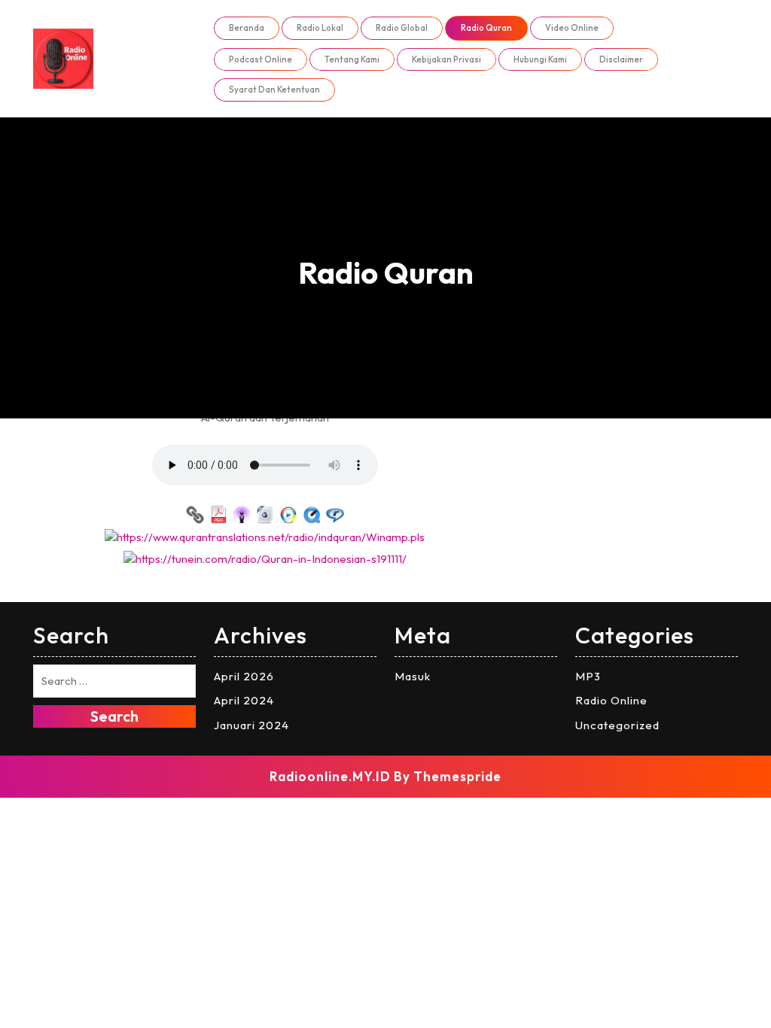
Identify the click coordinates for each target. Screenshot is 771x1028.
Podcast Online (260, 59)
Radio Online (611, 700)
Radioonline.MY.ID (330, 776)
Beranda (246, 28)
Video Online (572, 28)
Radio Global (402, 28)
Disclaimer (621, 59)
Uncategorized (617, 725)
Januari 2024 (251, 725)
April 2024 (244, 700)
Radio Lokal (320, 28)
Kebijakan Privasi (446, 59)
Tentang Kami (352, 59)
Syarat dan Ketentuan (274, 89)
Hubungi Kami (540, 59)
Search (114, 716)
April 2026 (244, 676)
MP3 (588, 676)
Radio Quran (486, 28)
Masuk (413, 676)
